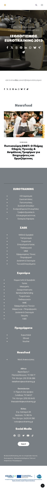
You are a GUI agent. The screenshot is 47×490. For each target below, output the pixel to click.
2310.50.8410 (29, 398)
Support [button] (23, 444)
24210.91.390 (29, 418)
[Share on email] (23, 52)
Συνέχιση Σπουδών (26, 206)
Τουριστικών (24, 296)
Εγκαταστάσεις (26, 199)
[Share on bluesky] (35, 47)
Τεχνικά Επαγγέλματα (26, 264)
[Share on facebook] (7, 47)
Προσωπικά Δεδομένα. (22, 458)
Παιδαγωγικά (26, 247)
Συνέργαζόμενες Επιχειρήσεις (26, 209)
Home (14, 27)
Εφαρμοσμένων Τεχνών (24, 306)
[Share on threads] (16, 48)
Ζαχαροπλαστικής (24, 290)
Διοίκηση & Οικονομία (26, 260)
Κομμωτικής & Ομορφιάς (24, 280)
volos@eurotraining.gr (23, 421)
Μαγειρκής (24, 286)
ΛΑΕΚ (24, 319)
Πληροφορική (26, 257)
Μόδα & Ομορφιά (26, 235)
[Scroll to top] (43, 485)
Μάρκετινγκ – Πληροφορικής (24, 309)
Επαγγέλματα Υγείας (26, 244)
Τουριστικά (26, 241)
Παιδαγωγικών (24, 299)
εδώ (16, 80)
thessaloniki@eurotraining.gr (23, 401)
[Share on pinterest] (21, 47)
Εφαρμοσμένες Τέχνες (26, 254)
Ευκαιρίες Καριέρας (26, 218)
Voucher (26, 341)
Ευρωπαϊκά (26, 335)
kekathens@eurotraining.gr (23, 381)
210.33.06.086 (29, 378)
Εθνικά (26, 338)
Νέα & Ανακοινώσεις (27, 27)
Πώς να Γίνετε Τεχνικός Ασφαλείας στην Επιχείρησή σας (25, 149)
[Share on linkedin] (26, 47)
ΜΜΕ (26, 251)
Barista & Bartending (24, 293)
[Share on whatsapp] (30, 47)
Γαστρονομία (26, 238)
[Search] (35, 5)
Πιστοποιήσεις (26, 202)
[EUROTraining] (10, 5)
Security (24, 315)
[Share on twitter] (12, 47)
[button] (42, 5)
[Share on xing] (39, 47)
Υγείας (24, 283)
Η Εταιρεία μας (26, 196)
